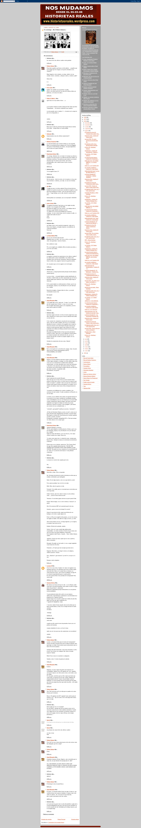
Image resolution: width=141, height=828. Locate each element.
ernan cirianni (50, 203)
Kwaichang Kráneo (51, 154)
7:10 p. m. (49, 422)
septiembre (88, 128)
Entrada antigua (75, 819)
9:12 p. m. (49, 563)
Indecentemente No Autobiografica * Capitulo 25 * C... (92, 267)
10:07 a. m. (49, 151)
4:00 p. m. (49, 717)
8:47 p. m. (49, 786)
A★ (47, 186)
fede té (48, 720)
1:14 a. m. (49, 84)
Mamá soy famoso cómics (89, 374)
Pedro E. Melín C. (51, 98)
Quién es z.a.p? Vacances (91, 309)
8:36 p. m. (49, 467)
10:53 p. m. (49, 580)
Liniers (85, 372)
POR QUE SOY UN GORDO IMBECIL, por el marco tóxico (91, 257)
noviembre (87, 124)
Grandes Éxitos (87, 368)
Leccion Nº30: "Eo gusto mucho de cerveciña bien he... (91, 141)
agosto (87, 130)
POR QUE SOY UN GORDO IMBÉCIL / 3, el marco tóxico (91, 162)
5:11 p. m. (49, 310)
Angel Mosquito (51, 300)
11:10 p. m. (49, 615)
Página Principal (61, 819)
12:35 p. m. (49, 251)
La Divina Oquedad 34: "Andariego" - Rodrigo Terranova (90, 176)
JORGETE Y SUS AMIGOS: (91, 300)
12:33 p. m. (49, 233)
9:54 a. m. (49, 754)
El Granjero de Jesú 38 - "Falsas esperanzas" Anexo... (90, 227)
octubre (87, 126)
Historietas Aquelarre (88, 370)
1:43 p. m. (49, 266)
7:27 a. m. (49, 131)
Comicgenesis (86, 362)
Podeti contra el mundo (88, 382)
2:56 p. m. (49, 297)
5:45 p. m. (49, 737)
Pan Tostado (86, 380)
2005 (85, 353)
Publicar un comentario (48, 814)
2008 (85, 117)
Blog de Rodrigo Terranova (89, 360)
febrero (87, 348)
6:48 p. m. (49, 373)
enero (86, 350)
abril (86, 345)
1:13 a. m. (49, 63)
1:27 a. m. (49, 121)
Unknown (49, 134)
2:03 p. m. (49, 779)
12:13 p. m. (49, 183)
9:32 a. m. (49, 138)
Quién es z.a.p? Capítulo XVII (92, 260)
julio (86, 339)
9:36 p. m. (49, 746)
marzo (86, 346)
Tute (84, 386)
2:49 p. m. (49, 702)
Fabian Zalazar (50, 66)
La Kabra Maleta (51, 235)
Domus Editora (86, 364)
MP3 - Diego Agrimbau (90, 240)
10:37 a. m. (49, 166)
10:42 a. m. (49, 174)
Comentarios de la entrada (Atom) (56, 822)
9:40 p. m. (49, 811)
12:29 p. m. (49, 220)
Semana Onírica (51, 582)
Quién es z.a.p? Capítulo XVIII (92, 213)
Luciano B (49, 565)
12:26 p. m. (49, 200)
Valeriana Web (86, 388)
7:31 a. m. (49, 661)
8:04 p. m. (49, 455)
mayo (86, 343)
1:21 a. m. (49, 95)
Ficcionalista (86, 366)
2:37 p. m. (49, 686)
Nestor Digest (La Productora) (90, 378)
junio (86, 341)
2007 (85, 119)
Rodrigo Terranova (51, 141)
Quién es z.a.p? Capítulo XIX (92, 165)
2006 (85, 121)
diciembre (87, 123)
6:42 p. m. (49, 344)
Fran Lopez (49, 87)
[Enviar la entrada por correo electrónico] (76, 52)
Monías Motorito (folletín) (89, 376)
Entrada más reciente (46, 819)
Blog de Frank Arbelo (88, 358)
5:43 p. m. (49, 725)
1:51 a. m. (49, 637)
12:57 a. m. (49, 799)
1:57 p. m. (49, 771)
